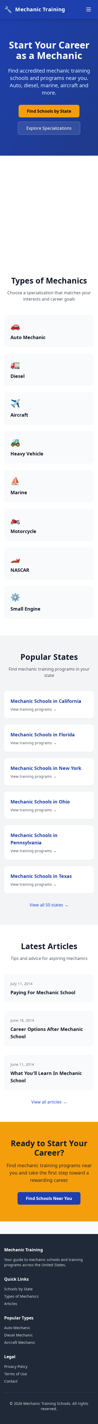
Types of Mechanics (21, 1296)
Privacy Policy (15, 1366)
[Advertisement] (49, 224)
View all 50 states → (49, 905)
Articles (10, 1303)
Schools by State (18, 1288)
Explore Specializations (49, 128)
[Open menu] (88, 9)
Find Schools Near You (49, 1198)
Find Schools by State (49, 111)
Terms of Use (15, 1373)
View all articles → (49, 1102)
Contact (11, 1381)
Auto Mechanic (17, 1327)
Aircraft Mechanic (19, 1342)
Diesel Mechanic (18, 1335)
